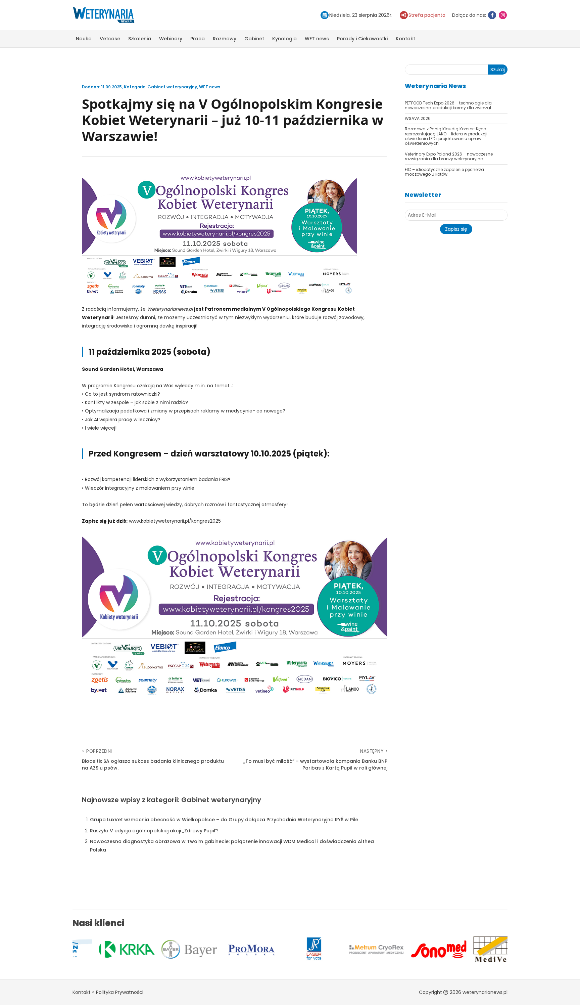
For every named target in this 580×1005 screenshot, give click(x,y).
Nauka (84, 38)
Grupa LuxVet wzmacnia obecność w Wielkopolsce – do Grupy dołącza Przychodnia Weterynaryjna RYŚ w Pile (224, 819)
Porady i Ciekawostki (362, 38)
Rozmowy (224, 38)
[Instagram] (503, 15)
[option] (103, 949)
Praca (197, 38)
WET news (317, 38)
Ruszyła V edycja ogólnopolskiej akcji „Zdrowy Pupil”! (154, 830)
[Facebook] (492, 15)
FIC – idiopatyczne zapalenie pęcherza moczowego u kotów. (444, 172)
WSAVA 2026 (418, 118)
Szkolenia (139, 38)
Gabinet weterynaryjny (172, 87)
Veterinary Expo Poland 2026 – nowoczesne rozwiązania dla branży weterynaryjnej (449, 156)
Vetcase (110, 38)
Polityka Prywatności (119, 992)
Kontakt (405, 38)
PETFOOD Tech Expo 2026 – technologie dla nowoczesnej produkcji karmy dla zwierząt (448, 105)
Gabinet (254, 38)
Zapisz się (456, 229)
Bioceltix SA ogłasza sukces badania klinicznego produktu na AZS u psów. (153, 764)
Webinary (170, 38)
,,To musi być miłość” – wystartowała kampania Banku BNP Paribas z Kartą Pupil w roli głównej (315, 764)
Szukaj (497, 69)
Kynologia (284, 38)
